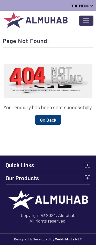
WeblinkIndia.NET (68, 239)
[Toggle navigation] (86, 21)
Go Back (48, 120)
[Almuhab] (37, 19)
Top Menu (80, 6)
